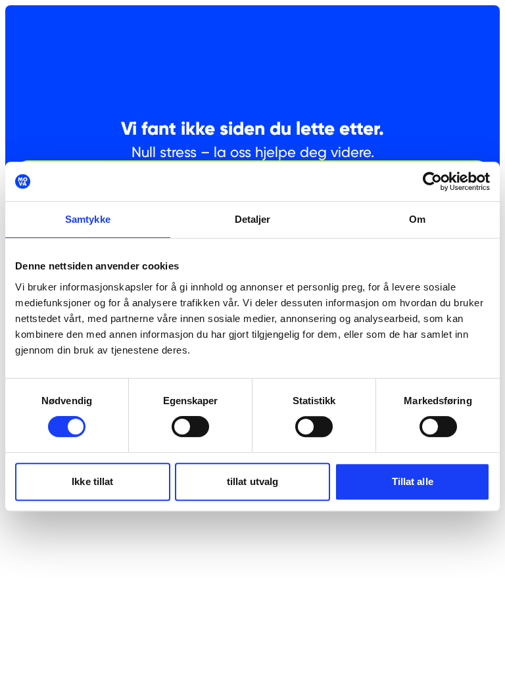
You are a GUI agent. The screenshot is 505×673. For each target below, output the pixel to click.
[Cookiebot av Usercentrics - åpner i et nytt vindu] (432, 181)
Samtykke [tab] (87, 219)
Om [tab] (417, 219)
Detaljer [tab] (253, 219)
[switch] (190, 426)
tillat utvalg (252, 481)
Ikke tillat (92, 481)
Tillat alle (412, 481)
